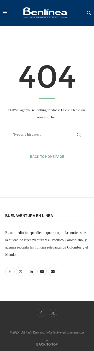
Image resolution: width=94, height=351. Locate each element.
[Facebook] (41, 313)
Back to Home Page (47, 157)
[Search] (88, 13)
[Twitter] (53, 313)
